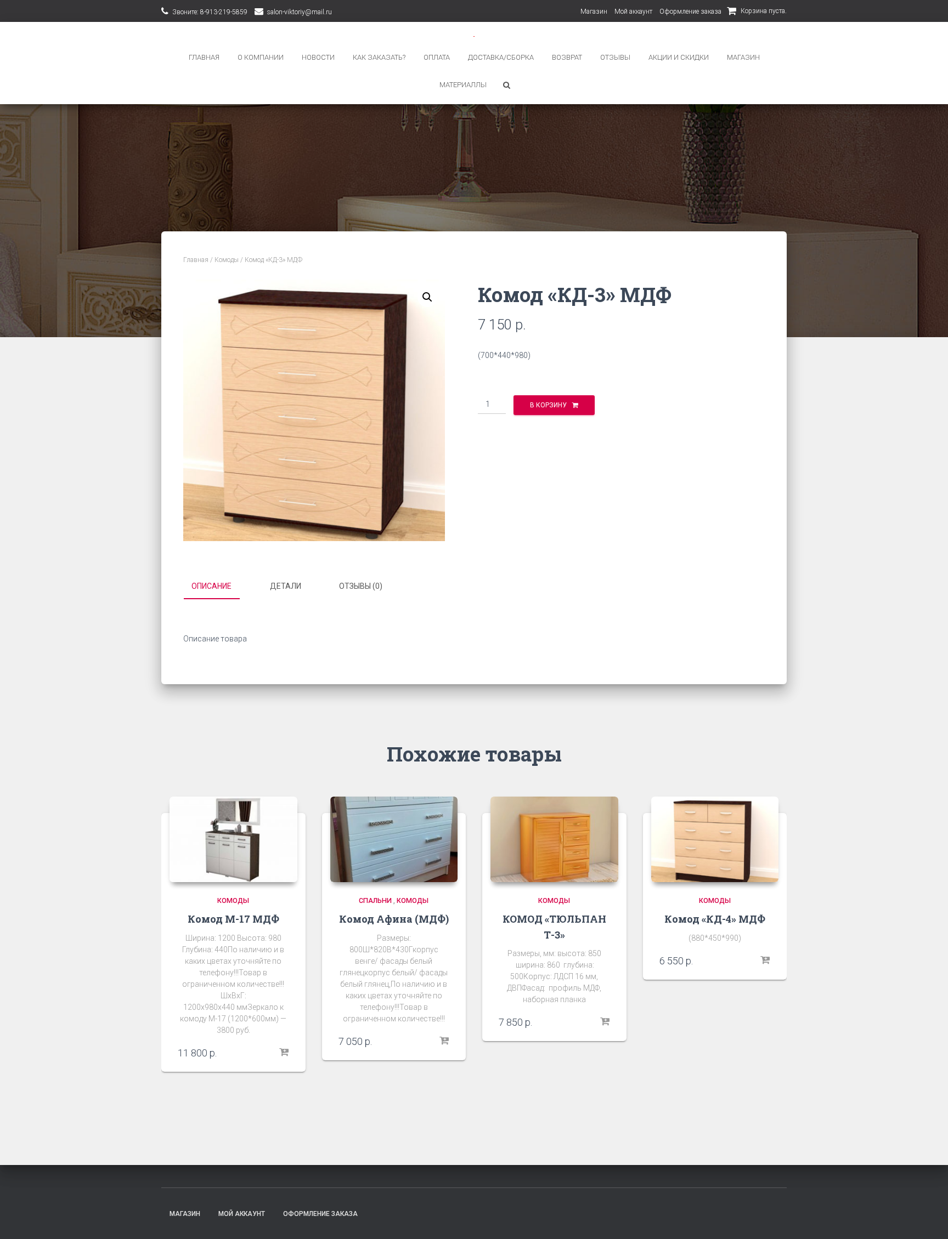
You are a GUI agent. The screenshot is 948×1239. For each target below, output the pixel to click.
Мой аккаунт (633, 11)
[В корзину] (283, 1052)
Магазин (593, 11)
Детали (285, 586)
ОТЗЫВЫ (615, 57)
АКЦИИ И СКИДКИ (678, 57)
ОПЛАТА (437, 57)
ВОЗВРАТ (567, 57)
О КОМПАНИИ (261, 57)
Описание (211, 586)
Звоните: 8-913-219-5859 (209, 12)
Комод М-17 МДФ (233, 918)
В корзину (548, 405)
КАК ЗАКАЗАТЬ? (379, 57)
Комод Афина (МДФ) (394, 918)
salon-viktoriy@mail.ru (299, 12)
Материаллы (463, 85)
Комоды (227, 260)
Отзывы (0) (360, 586)
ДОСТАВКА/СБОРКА (501, 57)
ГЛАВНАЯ (204, 57)
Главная (195, 260)
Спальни (375, 900)
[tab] (219, 586)
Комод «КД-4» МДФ (714, 918)
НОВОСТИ (318, 57)
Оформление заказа (690, 11)
